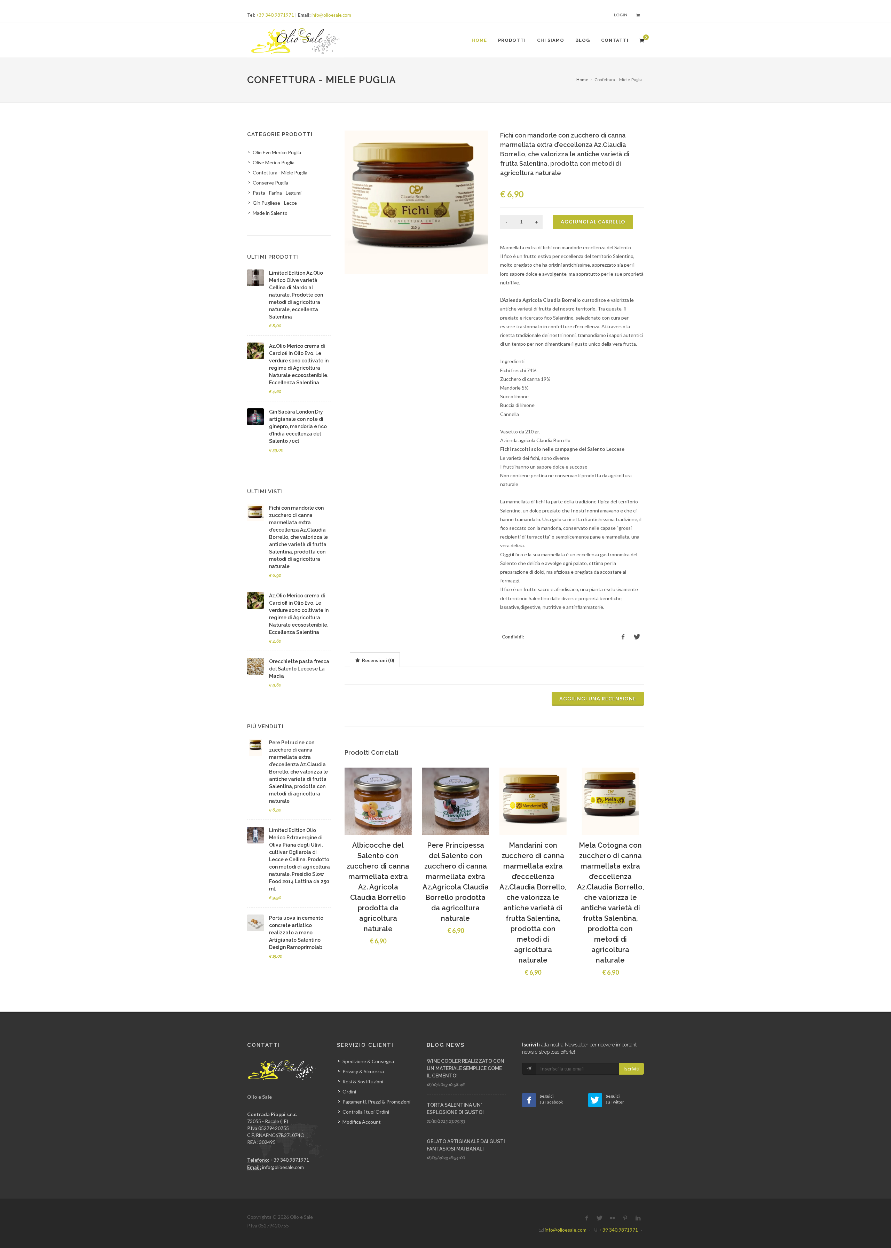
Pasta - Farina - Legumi (277, 193)
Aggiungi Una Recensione (597, 698)
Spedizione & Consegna (368, 1061)
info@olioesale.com (331, 15)
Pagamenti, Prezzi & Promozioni (376, 1102)
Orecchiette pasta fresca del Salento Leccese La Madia (299, 669)
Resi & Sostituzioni (362, 1081)
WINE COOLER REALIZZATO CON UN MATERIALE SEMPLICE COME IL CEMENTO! (465, 1068)
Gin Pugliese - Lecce (275, 203)
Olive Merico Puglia (273, 162)
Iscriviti (631, 1069)
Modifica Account (361, 1122)
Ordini (349, 1091)
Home (582, 79)
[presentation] (375, 660)
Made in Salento (270, 213)
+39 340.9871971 (275, 15)
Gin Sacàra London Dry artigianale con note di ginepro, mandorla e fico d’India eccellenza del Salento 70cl (298, 426)
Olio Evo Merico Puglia (277, 152)
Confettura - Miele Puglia (280, 172)
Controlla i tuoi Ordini (365, 1112)
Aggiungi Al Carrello (593, 222)
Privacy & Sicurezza (363, 1071)
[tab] (375, 659)
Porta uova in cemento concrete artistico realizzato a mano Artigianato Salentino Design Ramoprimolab (296, 932)
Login (620, 14)
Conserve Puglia (270, 183)
